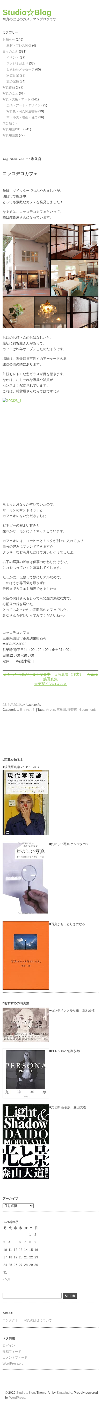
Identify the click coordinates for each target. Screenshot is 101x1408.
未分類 (7, 123)
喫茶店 (72, 710)
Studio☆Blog (27, 12)
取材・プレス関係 (18, 45)
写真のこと (10, 93)
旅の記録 (12, 81)
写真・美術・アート (17, 99)
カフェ (50, 710)
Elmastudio (64, 1392)
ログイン (9, 1345)
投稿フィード (12, 1351)
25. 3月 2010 (12, 705)
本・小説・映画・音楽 (22, 117)
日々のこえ (10, 51)
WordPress (17, 1397)
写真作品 (9, 87)
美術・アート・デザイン (23, 105)
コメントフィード (15, 1357)
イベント (12, 57)
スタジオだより (17, 63)
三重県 (61, 710)
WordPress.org (13, 1363)
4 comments (87, 710)
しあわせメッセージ (20, 69)
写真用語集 (10, 135)
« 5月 (6, 1279)
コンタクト (10, 1320)
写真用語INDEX (14, 129)
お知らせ (9, 39)
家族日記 (12, 75)
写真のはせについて (38, 1320)
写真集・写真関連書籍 (22, 111)
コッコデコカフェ (20, 173)
